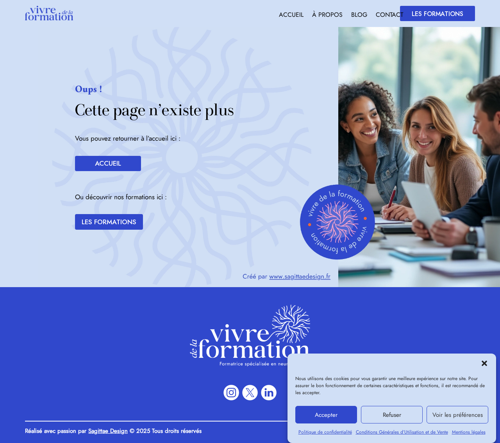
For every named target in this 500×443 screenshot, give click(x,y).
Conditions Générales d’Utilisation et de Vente (402, 432)
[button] (484, 363)
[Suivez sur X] (250, 392)
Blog (359, 15)
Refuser (392, 415)
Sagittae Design (108, 431)
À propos (327, 15)
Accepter (326, 415)
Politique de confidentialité (325, 432)
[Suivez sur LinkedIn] (269, 392)
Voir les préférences (457, 415)
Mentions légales (469, 432)
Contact (389, 15)
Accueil (291, 15)
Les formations (437, 13)
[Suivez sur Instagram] (231, 392)
